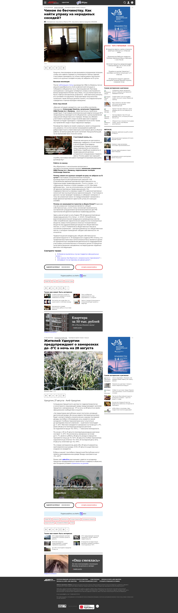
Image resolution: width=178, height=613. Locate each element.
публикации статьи (66, 85)
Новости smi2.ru (50, 332)
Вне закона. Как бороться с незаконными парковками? (78, 258)
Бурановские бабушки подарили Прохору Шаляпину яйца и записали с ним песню (119, 58)
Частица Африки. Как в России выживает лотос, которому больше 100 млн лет (122, 116)
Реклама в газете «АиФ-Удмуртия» (111, 579)
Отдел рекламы (94, 579)
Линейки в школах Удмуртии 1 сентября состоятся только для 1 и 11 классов (119, 73)
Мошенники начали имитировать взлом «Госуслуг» (121, 157)
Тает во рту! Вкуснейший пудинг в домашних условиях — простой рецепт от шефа (122, 397)
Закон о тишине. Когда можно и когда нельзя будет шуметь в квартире (90, 302)
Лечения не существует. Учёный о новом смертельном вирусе (122, 384)
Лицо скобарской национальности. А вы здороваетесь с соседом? (88, 296)
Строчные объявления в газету (88, 581)
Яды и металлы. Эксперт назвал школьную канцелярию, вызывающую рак (121, 104)
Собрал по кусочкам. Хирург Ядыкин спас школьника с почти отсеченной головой (123, 391)
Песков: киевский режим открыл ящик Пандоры (121, 151)
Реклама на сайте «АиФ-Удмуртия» (67, 581)
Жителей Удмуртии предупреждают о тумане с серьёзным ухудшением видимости (56, 544)
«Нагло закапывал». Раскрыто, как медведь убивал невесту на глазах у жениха (122, 379)
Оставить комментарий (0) (89, 267)
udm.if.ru (65, 459)
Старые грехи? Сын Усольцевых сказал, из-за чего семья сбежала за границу (122, 98)
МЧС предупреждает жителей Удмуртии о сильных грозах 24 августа (61, 537)
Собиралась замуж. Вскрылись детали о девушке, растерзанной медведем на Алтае (121, 92)
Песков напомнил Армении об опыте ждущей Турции (122, 138)
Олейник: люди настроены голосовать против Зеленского (121, 145)
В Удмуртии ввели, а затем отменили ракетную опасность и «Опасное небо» (119, 50)
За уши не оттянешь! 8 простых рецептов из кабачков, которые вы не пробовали (123, 404)
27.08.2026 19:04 (48, 337)
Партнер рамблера (72, 606)
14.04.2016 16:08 (48, 7)
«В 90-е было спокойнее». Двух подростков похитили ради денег (122, 409)
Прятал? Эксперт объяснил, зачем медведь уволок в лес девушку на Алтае (122, 110)
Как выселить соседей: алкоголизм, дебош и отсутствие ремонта (61, 308)
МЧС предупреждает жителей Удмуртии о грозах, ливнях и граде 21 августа (90, 537)
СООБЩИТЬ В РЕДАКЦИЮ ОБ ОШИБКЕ (109, 581)
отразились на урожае (79, 463)
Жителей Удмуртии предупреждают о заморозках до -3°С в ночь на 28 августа (119, 65)
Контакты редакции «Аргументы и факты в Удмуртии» (72, 579)
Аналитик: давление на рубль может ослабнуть (122, 132)
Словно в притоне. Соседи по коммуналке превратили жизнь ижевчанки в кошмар (61, 296)
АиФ (45, 63)
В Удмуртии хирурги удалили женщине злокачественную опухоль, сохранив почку (119, 80)
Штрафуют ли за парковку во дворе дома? (73, 260)
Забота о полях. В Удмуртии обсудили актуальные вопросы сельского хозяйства (76, 488)
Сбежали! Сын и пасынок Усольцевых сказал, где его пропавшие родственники (123, 122)
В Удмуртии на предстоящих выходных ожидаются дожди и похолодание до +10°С (90, 543)
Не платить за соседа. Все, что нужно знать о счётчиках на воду (61, 301)
